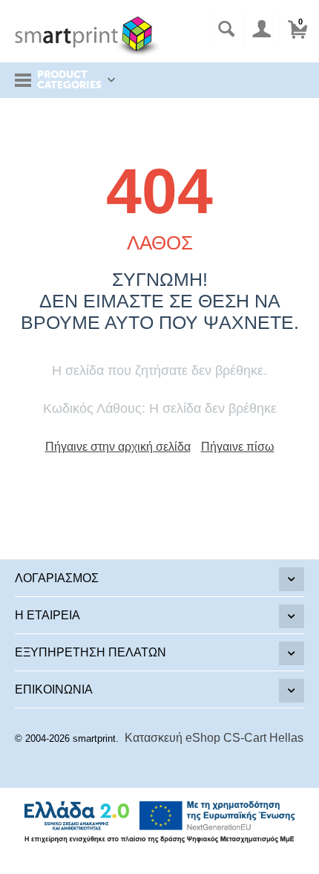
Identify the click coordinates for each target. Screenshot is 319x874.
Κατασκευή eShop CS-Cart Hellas (214, 737)
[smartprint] (87, 35)
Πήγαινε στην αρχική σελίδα (118, 446)
